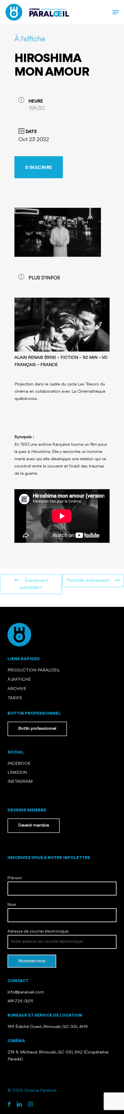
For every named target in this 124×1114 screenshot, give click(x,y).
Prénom (14, 878)
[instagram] (30, 1104)
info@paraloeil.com (25, 992)
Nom (11, 905)
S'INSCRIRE (38, 167)
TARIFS (14, 698)
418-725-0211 (20, 1001)
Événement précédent (34, 584)
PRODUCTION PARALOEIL (33, 670)
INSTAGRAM (20, 782)
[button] (115, 12)
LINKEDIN (17, 773)
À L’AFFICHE (19, 680)
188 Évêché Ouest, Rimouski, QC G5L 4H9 (47, 1027)
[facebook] (9, 1104)
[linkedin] (19, 1104)
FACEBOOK (19, 764)
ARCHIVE (16, 689)
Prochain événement (88, 580)
